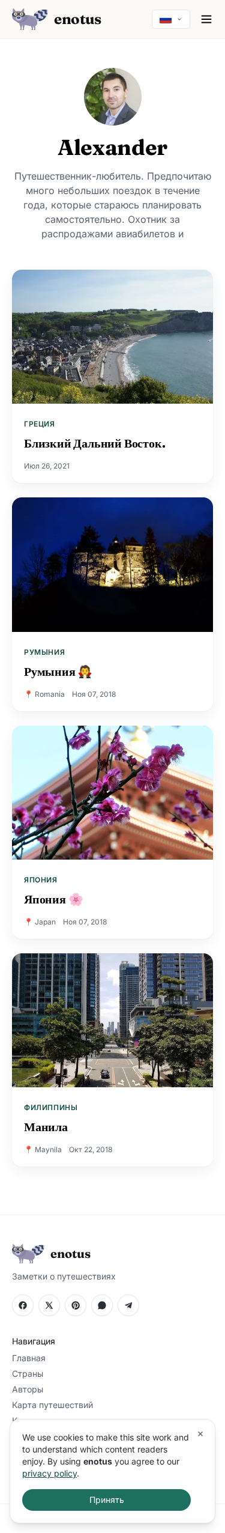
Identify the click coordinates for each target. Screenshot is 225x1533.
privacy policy (49, 1473)
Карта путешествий (52, 1405)
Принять (106, 1500)
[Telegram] (128, 1305)
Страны (27, 1373)
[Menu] (206, 19)
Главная (29, 1358)
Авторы (27, 1389)
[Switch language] (171, 19)
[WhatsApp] (102, 1305)
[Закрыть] (200, 1433)
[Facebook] (23, 1305)
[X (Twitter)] (49, 1305)
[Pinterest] (75, 1305)
